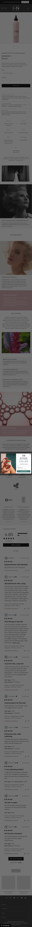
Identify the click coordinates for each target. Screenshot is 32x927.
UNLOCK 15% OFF (23, 471)
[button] (5, 925)
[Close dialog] (30, 454)
